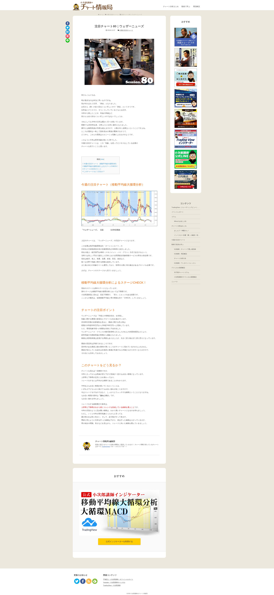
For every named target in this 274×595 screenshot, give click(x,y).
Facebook (68, 23)
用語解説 (196, 6)
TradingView (106, 446)
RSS (89, 581)
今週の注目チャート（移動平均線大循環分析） (100, 164)
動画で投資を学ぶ (178, 244)
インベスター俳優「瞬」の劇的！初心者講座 (187, 235)
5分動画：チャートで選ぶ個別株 (185, 249)
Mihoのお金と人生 (180, 221)
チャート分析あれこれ (179, 226)
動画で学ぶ (186, 6)
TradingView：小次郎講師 (112, 585)
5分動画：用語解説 (180, 254)
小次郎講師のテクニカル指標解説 (185, 277)
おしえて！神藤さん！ (181, 230)
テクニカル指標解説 (178, 268)
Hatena (68, 32)
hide (102, 159)
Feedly (95, 581)
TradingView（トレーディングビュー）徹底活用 (186, 207)
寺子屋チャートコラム (181, 272)
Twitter (68, 28)
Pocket (68, 36)
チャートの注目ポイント (92, 169)
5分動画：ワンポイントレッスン (185, 263)
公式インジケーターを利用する (119, 541)
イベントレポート (178, 212)
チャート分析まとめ (171, 6)
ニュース (175, 281)
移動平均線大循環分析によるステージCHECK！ (100, 166)
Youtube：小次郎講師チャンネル (114, 582)
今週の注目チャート (126, 30)
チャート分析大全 (180, 258)
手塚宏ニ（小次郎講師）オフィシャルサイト (118, 579)
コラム (174, 217)
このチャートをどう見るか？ (94, 171)
